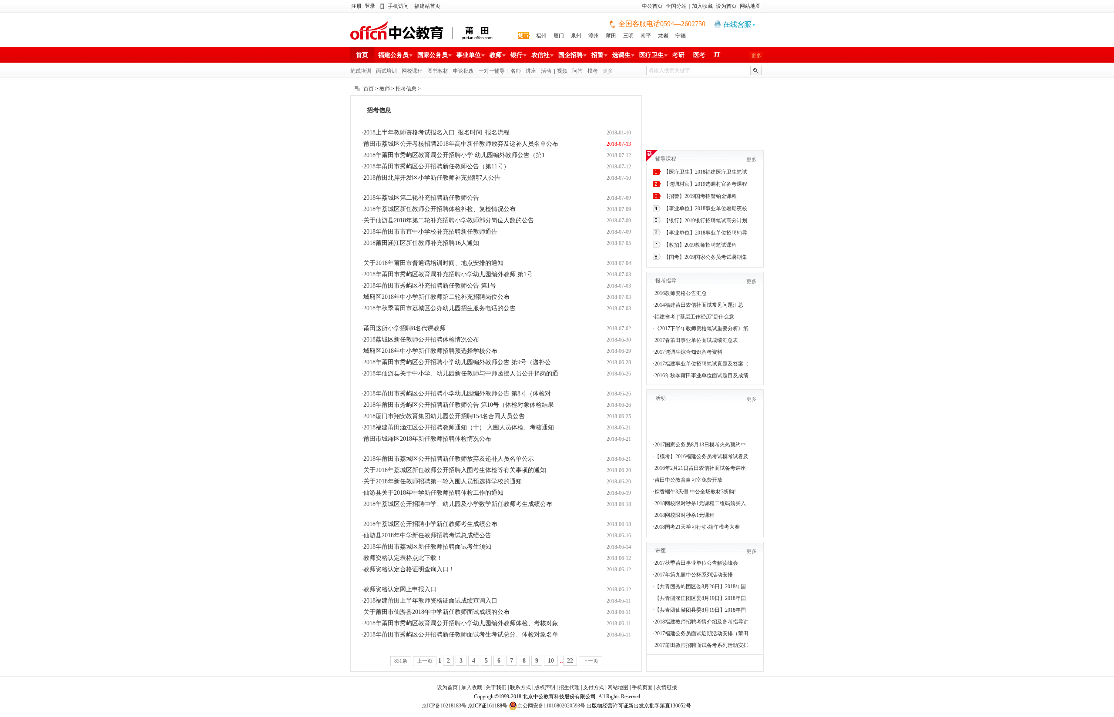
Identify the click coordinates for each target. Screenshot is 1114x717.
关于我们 (496, 687)
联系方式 (520, 687)
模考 (592, 71)
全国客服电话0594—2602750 (661, 23)
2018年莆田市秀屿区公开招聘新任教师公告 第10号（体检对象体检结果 (458, 405)
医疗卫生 (651, 55)
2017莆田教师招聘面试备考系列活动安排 (701, 645)
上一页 (425, 661)
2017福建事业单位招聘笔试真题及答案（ (701, 364)
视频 (562, 71)
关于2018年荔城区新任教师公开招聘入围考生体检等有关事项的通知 (454, 470)
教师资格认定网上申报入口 (399, 589)
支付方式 (593, 687)
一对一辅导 (492, 71)
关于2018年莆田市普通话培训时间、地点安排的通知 (433, 263)
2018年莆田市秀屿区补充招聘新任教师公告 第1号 (429, 285)
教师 (496, 55)
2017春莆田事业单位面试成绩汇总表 (696, 340)
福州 (541, 36)
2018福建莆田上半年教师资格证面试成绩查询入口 (430, 600)
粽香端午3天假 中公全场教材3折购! (695, 492)
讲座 (531, 71)
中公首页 (652, 6)
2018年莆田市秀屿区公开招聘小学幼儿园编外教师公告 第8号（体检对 (457, 393)
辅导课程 (665, 159)
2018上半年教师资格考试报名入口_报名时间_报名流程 (436, 132)
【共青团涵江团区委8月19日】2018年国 (700, 598)
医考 (699, 55)
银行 (516, 55)
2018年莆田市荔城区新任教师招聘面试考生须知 (427, 546)
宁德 (680, 36)
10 (551, 660)
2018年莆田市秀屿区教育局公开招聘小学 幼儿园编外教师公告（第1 (454, 155)
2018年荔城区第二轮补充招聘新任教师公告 (421, 197)
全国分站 (676, 6)
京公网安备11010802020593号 (551, 706)
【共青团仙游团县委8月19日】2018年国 (700, 610)
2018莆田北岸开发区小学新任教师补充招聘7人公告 (431, 177)
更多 (756, 56)
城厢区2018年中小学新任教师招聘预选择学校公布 (430, 351)
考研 (678, 55)
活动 (546, 71)
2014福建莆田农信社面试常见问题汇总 (698, 305)
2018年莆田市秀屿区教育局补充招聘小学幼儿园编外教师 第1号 (448, 274)
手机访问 (398, 6)
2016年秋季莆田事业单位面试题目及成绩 (701, 375)
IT (717, 54)
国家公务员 (432, 55)
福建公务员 (393, 55)
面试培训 (386, 71)
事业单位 (468, 55)
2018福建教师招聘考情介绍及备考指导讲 (701, 622)
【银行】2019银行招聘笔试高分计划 (705, 221)
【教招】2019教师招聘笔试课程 (700, 245)
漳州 (593, 36)
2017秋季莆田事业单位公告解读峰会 (696, 563)
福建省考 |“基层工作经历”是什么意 (694, 317)
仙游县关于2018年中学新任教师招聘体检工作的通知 (433, 492)
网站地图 (750, 6)
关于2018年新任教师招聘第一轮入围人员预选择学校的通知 (442, 481)
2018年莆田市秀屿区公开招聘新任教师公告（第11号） (436, 166)
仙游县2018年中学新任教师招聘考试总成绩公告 (427, 535)
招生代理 (569, 687)
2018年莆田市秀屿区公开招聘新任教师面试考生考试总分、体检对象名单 (460, 634)
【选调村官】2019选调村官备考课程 (705, 184)
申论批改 (463, 71)
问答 (577, 71)
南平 (646, 36)
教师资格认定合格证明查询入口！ (409, 569)
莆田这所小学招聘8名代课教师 (404, 328)
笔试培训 (360, 71)
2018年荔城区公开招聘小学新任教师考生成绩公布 (430, 524)
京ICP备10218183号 (444, 706)
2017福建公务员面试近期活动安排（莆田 (701, 633)
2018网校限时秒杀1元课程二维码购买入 (700, 503)
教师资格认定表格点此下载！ (403, 558)
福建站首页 (427, 6)
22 (570, 660)
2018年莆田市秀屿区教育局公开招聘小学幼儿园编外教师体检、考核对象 (460, 623)
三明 (628, 36)
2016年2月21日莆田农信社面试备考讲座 (700, 468)
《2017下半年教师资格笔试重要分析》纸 (701, 328)
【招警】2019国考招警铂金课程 (700, 196)
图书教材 (437, 71)
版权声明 (544, 687)
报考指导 (665, 281)
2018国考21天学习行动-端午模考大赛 (697, 527)
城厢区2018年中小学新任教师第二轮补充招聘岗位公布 (436, 297)
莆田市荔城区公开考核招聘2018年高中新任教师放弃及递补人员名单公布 (460, 144)
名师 (515, 71)
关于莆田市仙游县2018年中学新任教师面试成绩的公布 (436, 612)
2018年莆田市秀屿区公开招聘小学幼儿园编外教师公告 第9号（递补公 (457, 362)
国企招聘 (570, 55)
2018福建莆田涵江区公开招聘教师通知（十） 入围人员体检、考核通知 (458, 427)
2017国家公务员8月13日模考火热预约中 (700, 445)
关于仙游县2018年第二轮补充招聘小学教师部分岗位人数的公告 (448, 220)
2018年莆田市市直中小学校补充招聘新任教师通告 (430, 231)
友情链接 (666, 687)
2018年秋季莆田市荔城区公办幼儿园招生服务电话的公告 (439, 308)
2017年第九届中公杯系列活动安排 (693, 575)
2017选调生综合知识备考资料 (688, 352)
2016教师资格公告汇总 (680, 293)
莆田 (611, 36)
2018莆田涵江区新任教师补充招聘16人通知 (421, 243)
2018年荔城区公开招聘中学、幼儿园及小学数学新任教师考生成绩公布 (457, 504)
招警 (597, 55)
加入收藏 (702, 6)
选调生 (621, 55)
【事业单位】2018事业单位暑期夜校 (705, 208)
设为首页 (726, 6)
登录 (370, 6)
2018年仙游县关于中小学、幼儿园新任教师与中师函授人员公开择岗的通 (460, 373)
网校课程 (412, 71)
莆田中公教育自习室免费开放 (688, 480)
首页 (362, 55)
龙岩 (663, 36)
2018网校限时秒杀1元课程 (684, 515)
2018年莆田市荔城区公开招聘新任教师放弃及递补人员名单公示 (448, 459)
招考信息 (406, 89)
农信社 (540, 55)
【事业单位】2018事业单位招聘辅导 (705, 233)
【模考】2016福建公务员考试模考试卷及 (701, 456)
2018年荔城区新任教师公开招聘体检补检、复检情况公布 (439, 209)
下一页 (590, 661)
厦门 (559, 36)
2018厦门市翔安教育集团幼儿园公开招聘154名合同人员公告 (444, 416)
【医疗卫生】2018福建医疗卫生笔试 (705, 172)
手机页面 (642, 687)
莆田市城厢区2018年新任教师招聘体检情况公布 (427, 439)
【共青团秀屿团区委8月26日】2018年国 (700, 586)
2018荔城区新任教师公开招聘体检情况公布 (421, 339)
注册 (356, 6)
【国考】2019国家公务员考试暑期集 (705, 257)
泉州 (576, 36)
